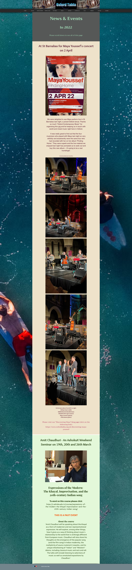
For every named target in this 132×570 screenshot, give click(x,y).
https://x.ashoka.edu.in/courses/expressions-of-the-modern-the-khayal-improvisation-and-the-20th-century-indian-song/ (66, 506)
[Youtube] (36, 566)
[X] (34, 566)
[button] (40, 10)
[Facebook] (33, 566)
